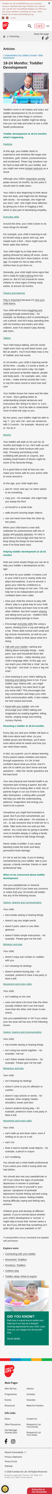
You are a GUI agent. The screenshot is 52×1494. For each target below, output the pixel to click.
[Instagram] (13, 1441)
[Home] (4, 36)
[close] (49, 3)
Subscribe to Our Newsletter (39, 1490)
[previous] (3, 18)
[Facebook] (6, 1441)
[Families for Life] (5, 26)
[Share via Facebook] (43, 38)
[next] (7, 18)
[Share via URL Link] (47, 38)
